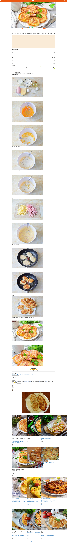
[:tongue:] (40, 381)
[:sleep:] (36, 381)
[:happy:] (13, 382)
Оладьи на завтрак (14, 374)
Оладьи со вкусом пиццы (30, 436)
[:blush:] (23, 381)
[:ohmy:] (13, 381)
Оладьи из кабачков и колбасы (45, 436)
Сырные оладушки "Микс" (30, 498)
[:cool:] (21, 381)
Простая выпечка (24, 374)
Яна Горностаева (53, 30)
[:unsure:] (18, 381)
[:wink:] (45, 381)
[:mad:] (27, 381)
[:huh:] (14, 382)
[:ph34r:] (29, 381)
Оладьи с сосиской (43, 460)
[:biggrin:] (15, 381)
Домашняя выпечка (28, 374)
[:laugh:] (31, 381)
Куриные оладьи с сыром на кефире (46, 498)
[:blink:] (34, 381)
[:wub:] (25, 381)
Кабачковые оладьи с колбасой (16, 498)
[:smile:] (38, 381)
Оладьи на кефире (33, 374)
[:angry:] (43, 381)
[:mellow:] (16, 382)
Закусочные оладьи (19, 374)
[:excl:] (50, 381)
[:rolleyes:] (47, 381)
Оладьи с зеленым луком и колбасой (16, 436)
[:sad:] (52, 381)
